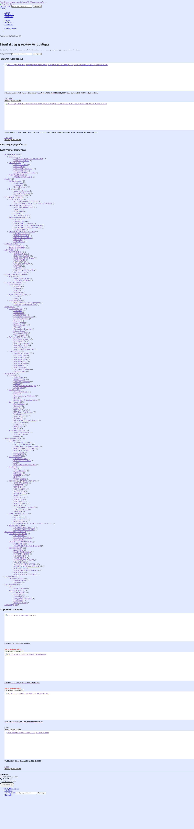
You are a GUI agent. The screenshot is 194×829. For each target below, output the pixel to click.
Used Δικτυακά (18, 365)
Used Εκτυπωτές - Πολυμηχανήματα (26, 303)
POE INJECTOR (19, 262)
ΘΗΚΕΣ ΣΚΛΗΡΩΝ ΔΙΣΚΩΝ (24, 465)
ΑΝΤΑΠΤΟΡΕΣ (19, 471)
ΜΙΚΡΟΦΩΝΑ (19, 501)
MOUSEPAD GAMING (22, 442)
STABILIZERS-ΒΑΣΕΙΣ (22, 538)
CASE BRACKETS (20, 483)
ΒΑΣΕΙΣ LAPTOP (20, 493)
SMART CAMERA (20, 165)
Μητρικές (16, 321)
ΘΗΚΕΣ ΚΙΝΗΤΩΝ (21, 568)
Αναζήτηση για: (5, 6)
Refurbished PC (19, 341)
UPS (15, 515)
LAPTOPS (17, 209)
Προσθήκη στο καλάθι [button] (12, 101)
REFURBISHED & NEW (13, 197)
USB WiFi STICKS (20, 272)
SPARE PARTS (19, 230)
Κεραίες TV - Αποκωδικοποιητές (25, 400)
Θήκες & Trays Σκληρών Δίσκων (25, 420)
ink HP (15, 290)
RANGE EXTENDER (21, 264)
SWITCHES (18, 268)
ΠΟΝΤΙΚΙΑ (17, 505)
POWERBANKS (19, 556)
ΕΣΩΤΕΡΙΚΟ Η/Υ (20, 475)
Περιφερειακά (9, 374)
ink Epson (17, 288)
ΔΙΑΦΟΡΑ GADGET (21, 161)
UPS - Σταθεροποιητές (21, 432)
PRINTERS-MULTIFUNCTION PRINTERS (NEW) (32, 203)
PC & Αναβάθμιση (15, 309)
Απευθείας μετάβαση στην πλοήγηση (13, 2)
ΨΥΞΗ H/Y (17, 511)
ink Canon (17, 286)
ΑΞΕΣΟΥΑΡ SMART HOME (24, 173)
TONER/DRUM (10, 244)
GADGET (13, 157)
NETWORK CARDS (21, 236)
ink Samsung (18, 292)
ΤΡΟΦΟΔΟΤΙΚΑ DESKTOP (24, 528)
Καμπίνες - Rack (19, 371)
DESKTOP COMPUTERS (23, 207)
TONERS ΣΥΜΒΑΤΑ (17, 248)
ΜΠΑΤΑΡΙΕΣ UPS (20, 519)
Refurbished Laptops (20, 339)
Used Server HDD (20, 359)
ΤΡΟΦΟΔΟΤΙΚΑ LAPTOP (23, 530)
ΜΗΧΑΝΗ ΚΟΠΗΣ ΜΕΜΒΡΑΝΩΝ (27, 546)
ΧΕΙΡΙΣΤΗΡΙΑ (18, 455)
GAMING (13, 440)
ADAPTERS (18, 550)
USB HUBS (17, 487)
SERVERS (17, 213)
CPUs (15, 219)
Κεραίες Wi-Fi (18, 388)
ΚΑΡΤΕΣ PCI (18, 499)
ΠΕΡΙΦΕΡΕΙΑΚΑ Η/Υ (12, 438)
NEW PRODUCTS (16, 199)
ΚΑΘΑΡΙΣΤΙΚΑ (19, 497)
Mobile (7, 179)
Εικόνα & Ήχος (14, 390)
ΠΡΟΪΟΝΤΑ (9, 15)
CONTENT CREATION (18, 534)
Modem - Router (19, 380)
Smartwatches (18, 185)
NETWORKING (15, 252)
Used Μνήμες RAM (20, 345)
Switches (16, 384)
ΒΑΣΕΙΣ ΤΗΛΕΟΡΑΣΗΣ (22, 177)
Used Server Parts (19, 361)
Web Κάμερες (18, 414)
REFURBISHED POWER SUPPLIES (27, 228)
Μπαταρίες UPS (19, 434)
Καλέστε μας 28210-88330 (14, 651)
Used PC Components (21, 343)
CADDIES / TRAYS (21, 234)
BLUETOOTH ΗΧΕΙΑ (22, 552)
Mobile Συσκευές (15, 181)
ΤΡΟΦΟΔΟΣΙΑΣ (19, 479)
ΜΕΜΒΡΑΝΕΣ (19, 544)
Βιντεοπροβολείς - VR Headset (24, 396)
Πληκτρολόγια (18, 426)
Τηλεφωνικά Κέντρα (20, 195)
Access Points (18, 378)
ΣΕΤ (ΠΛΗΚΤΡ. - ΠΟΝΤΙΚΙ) (24, 507)
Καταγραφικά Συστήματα (22, 599)
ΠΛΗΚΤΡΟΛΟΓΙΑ (20, 503)
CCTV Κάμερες (19, 592)
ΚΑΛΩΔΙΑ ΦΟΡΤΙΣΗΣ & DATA (25, 570)
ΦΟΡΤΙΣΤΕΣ (18, 572)
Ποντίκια (16, 428)
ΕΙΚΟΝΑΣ (17, 473)
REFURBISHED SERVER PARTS (22, 232)
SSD (15, 463)
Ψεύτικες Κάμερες (20, 603)
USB (15, 469)
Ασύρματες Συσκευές (21, 191)
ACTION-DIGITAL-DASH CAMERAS (28, 159)
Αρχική (7, 13)
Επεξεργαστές (18, 313)
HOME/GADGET (11, 155)
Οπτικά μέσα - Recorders (22, 329)
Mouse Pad (17, 408)
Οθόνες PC (17, 327)
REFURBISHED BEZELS (23, 223)
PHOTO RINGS (19, 536)
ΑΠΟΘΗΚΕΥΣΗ (15, 457)
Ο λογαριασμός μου (11, 789)
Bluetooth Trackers (20, 588)
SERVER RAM (19, 242)
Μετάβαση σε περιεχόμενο (36, 2)
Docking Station (19, 404)
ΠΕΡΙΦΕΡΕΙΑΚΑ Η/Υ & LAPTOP (22, 481)
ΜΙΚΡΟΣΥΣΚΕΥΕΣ (16, 175)
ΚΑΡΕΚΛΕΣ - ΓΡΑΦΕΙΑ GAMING (26, 447)
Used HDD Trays (19, 357)
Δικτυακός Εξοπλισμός (21, 369)
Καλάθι (7, 795)
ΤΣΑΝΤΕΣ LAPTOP (21, 509)
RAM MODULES (20, 221)
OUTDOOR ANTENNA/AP (24, 258)
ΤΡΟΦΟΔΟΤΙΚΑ (15, 526)
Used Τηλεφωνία (19, 367)
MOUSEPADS (18, 485)
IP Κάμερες (17, 595)
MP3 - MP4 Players (20, 392)
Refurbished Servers (20, 355)
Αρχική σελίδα (5, 36)
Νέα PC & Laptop (19, 325)
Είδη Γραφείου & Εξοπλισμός (15, 274)
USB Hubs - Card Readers (22, 412)
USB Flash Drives (19, 410)
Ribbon (16, 296)
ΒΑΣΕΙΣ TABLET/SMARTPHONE (26, 566)
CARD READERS (20, 459)
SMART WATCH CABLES (23, 560)
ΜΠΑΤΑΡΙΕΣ (18, 517)
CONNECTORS (19, 254)
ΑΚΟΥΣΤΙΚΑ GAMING (22, 444)
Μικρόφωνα (17, 424)
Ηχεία (15, 398)
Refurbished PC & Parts (17, 337)
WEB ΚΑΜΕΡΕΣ (19, 489)
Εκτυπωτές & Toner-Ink (13, 282)
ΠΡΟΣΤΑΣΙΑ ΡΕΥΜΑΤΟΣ (19, 513)
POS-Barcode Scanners (21, 353)
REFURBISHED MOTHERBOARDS (27, 226)
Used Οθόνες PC (19, 347)
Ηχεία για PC (18, 418)
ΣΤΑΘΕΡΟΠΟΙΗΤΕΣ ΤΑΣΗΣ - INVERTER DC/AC (32, 524)
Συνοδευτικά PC (15, 402)
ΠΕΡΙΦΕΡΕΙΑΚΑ (15, 548)
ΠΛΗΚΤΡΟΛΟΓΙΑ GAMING (24, 449)
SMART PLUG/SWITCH (22, 169)
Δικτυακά (12, 376)
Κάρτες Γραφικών (19, 315)
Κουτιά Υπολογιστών (21, 319)
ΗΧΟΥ (16, 477)
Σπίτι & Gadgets (10, 576)
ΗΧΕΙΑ (16, 495)
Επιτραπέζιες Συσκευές (21, 193)
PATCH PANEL (19, 260)
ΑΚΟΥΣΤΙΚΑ (18, 491)
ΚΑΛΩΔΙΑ (13, 467)
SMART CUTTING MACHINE (21, 542)
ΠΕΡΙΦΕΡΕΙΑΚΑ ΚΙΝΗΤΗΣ (15, 532)
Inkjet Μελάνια (14, 284)
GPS (10, 586)
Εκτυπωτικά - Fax (15, 301)
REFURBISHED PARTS (18, 217)
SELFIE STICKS (19, 558)
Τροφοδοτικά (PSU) (20, 333)
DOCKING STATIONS (22, 461)
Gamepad (16, 406)
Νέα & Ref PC (9, 307)
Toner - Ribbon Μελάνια (18, 294)
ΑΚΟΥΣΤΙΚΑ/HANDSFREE (24, 564)
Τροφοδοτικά (18, 601)
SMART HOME (15, 163)
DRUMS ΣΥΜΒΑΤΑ (16, 246)
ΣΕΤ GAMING (19, 453)
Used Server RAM (20, 363)
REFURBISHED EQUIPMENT (21, 205)
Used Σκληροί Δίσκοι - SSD (23, 349)
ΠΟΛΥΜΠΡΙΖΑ (19, 522)
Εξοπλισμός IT (14, 351)
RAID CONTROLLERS (22, 238)
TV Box (16, 394)
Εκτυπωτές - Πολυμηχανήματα (24, 305)
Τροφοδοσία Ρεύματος (17, 430)
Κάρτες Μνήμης (19, 422)
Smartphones (18, 183)
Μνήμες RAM (18, 323)
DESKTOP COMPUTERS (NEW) (26, 201)
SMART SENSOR (20, 171)
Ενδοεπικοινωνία (19, 580)
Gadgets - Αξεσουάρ (16, 578)
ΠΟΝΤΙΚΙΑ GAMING (21, 451)
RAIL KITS (17, 240)
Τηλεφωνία (13, 189)
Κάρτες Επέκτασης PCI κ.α (23, 317)
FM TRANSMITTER (21, 554)
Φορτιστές (17, 436)
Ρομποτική (17, 582)
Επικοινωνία (8, 17)
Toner (15, 298)
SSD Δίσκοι (17, 311)
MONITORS (18, 211)
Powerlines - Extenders (21, 382)
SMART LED (18, 167)
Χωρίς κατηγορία (10, 605)
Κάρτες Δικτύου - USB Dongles (24, 386)
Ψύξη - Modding (19, 335)
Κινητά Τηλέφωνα (19, 187)
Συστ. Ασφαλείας (10, 584)
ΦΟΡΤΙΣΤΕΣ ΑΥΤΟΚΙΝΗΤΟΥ (25, 574)
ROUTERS (17, 266)
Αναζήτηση (37, 6)
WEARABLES (19, 562)
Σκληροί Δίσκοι (19, 331)
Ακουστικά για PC (20, 416)
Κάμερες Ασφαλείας (16, 590)
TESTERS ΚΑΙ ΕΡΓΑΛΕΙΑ (23, 270)
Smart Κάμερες (18, 597)
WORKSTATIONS (20, 215)
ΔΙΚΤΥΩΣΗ (8, 250)
